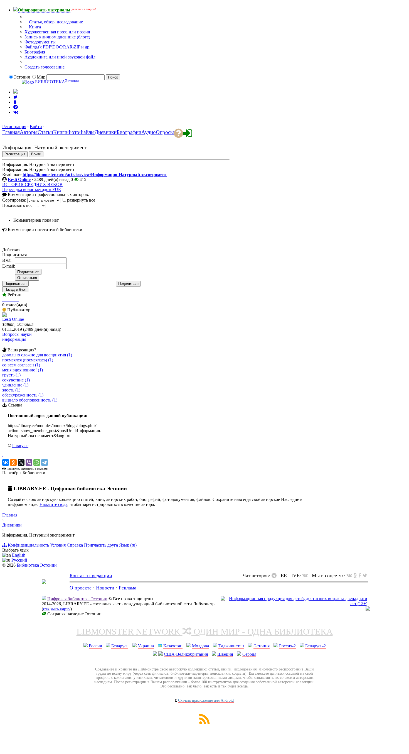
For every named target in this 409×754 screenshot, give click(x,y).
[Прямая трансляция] (306, 575)
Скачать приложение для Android (206, 700)
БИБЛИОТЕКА (50, 82)
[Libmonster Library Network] (368, 609)
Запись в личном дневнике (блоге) (57, 37)
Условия (58, 545)
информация (14, 339)
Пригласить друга (101, 545)
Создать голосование (44, 67)
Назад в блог (15, 289)
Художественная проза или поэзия (57, 32)
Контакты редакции (91, 575)
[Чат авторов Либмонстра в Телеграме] (15, 107)
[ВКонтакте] (5, 462)
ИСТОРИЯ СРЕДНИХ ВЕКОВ (32, 184)
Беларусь (119, 645)
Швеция (225, 654)
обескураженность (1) (22, 395)
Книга (34, 27)
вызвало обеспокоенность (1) (29, 400)
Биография (34, 52)
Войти (36, 126)
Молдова (200, 645)
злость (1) (11, 390)
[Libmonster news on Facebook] (359, 575)
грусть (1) (11, 375)
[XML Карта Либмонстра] (204, 722)
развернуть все (81, 200)
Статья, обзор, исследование (55, 21)
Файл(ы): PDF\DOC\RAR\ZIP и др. (57, 47)
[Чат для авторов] (275, 575)
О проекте (81, 588)
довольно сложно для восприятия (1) (37, 354)
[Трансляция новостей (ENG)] (15, 97)
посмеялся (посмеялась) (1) (27, 360)
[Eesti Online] (4, 315)
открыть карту (56, 608)
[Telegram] (44, 462)
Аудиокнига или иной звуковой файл (59, 57)
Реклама (127, 588)
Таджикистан (231, 645)
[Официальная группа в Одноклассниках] (14, 102)
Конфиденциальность (28, 545)
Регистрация (14, 126)
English (18, 555)
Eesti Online (19, 179)
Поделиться (128, 283)
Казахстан (173, 645)
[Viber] (29, 462)
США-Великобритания (186, 654)
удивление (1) (15, 385)
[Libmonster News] (365, 575)
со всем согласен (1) (21, 365)
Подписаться (15, 283)
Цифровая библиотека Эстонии (77, 598)
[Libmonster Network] (294, 603)
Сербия (249, 654)
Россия (95, 645)
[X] (21, 462)
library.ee (20, 445)
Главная (9, 515)
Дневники (12, 525)
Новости (105, 588)
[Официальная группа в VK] (15, 112)
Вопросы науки (17, 334)
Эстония (261, 645)
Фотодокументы (40, 42)
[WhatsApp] (36, 462)
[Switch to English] (15, 92)
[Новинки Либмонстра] (355, 575)
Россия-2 (287, 645)
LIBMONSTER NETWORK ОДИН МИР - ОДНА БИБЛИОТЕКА (205, 631)
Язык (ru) (128, 545)
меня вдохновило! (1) (22, 370)
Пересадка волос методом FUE (31, 189)
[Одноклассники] (13, 462)
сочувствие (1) (16, 380)
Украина (146, 645)
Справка (75, 545)
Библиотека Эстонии (37, 565)
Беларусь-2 (315, 645)
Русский (19, 560)
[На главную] (44, 582)
